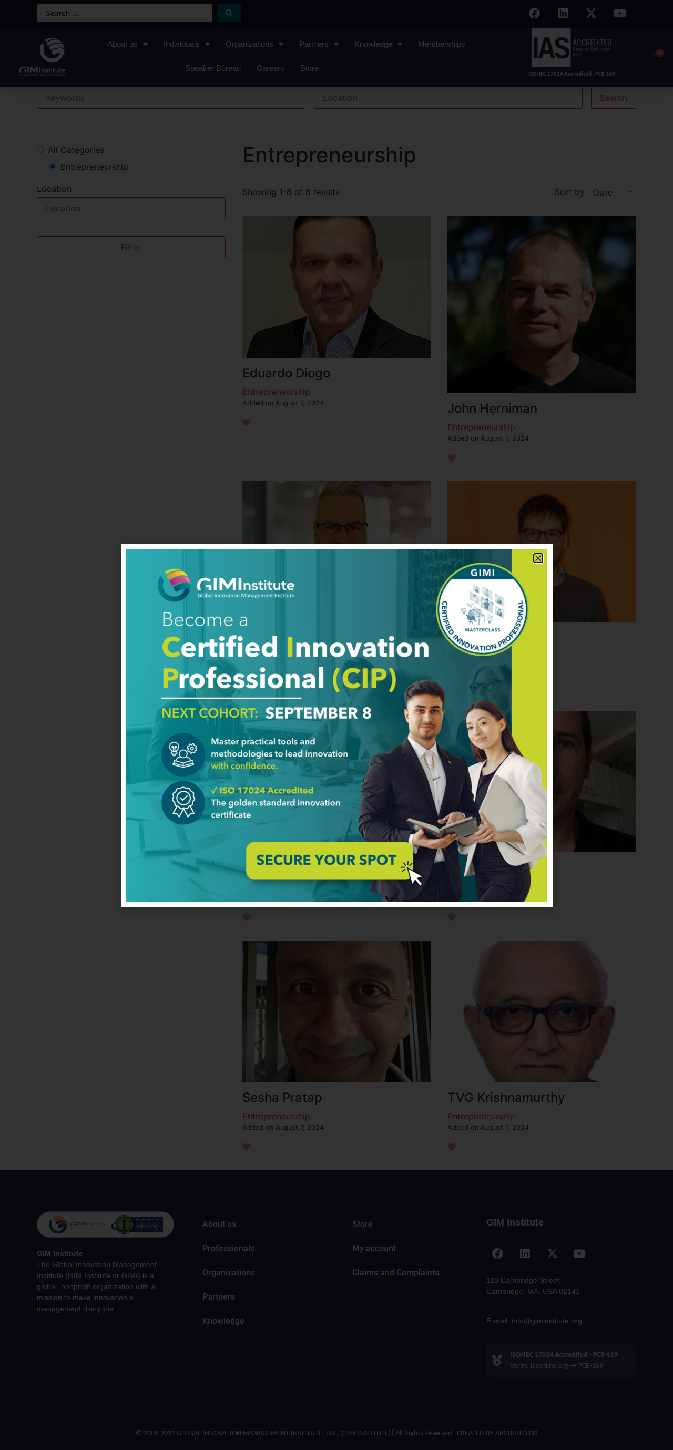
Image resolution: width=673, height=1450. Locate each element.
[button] (538, 558)
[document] (336, 725)
